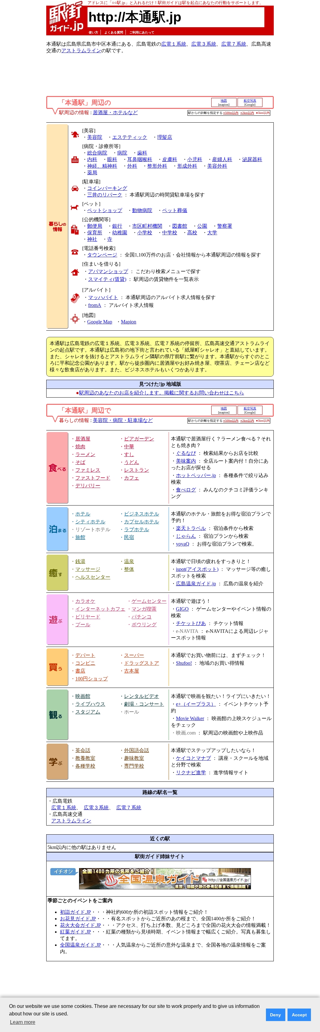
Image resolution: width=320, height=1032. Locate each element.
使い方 (93, 32)
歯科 (142, 152)
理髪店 (164, 137)
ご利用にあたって (141, 32)
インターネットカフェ (100, 609)
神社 (92, 239)
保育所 (94, 232)
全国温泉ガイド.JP (80, 945)
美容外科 (217, 166)
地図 (224, 100)
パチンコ (142, 616)
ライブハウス (90, 704)
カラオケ (85, 601)
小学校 (144, 232)
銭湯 (80, 561)
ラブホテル (136, 529)
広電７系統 (233, 44)
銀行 (117, 226)
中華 (129, 446)
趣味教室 (134, 758)
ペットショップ (104, 210)
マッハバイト (103, 297)
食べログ (186, 489)
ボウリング (144, 624)
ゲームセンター (149, 601)
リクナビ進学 (191, 772)
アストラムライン (81, 50)
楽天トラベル (191, 528)
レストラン (136, 470)
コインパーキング (107, 188)
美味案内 (186, 461)
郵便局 (94, 226)
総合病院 (97, 152)
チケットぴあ (191, 623)
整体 (129, 569)
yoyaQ (182, 544)
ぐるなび (186, 453)
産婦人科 (222, 159)
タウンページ (102, 254)
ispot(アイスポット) (197, 569)
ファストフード (92, 477)
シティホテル (90, 521)
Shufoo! (184, 663)
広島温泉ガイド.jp (196, 583)
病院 (122, 152)
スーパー (134, 655)
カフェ (131, 477)
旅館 (80, 537)
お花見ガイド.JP (78, 918)
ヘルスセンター (92, 577)
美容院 (94, 137)
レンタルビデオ (141, 696)
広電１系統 (173, 44)
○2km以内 (247, 112)
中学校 (169, 232)
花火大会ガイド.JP (80, 925)
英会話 (82, 750)
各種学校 (85, 766)
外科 (132, 166)
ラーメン (85, 454)
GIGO (182, 609)
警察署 (224, 226)
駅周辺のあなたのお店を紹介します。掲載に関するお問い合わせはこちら (161, 392)
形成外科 (187, 166)
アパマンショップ (108, 271)
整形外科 (157, 166)
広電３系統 (203, 44)
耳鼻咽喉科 (139, 159)
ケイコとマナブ (193, 758)
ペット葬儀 (174, 210)
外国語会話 (136, 750)
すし (129, 454)
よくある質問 (113, 32)
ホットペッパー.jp (196, 475)
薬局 (92, 172)
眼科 (112, 159)
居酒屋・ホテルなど (115, 112)
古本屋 (131, 671)
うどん (131, 462)
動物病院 (142, 210)
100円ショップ (91, 678)
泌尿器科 (252, 159)
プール (82, 624)
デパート (85, 655)
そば (80, 462)
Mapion (128, 321)
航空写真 (250, 100)
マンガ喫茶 (144, 609)
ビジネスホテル (141, 513)
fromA (94, 305)
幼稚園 (119, 232)
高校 (192, 232)
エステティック (129, 137)
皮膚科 (169, 159)
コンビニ (85, 663)
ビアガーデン (139, 438)
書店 (80, 671)
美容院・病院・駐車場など (123, 420)
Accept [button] (299, 1014)
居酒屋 (82, 438)
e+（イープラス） (196, 704)
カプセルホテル (141, 521)
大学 (212, 232)
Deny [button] (275, 1014)
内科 (92, 159)
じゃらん (186, 536)
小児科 (194, 159)
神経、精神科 (102, 166)
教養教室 (85, 758)
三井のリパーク (104, 194)
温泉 (129, 561)
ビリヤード (87, 616)
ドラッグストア (141, 663)
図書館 (179, 226)
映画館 (82, 696)
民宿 (129, 537)
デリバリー (87, 485)
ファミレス (87, 470)
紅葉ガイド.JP (75, 931)
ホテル (82, 513)
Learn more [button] (22, 1022)
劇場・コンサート (144, 704)
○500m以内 (230, 112)
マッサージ (87, 569)
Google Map (99, 321)
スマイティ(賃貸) (107, 279)
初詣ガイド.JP (75, 912)
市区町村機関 (147, 226)
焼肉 (80, 446)
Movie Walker (190, 718)
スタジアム (87, 711)
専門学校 (134, 766)
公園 (202, 226)
